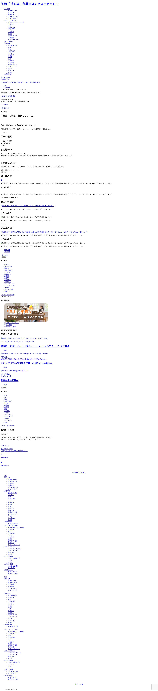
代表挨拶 (11, 12)
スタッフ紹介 (12, 18)
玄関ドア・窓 (12, 36)
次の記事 (7, 252)
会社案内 (7, 9)
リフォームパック (14, 39)
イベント (11, 560)
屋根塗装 (11, 62)
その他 (10, 68)
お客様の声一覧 (13, 523)
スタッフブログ (9, 547)
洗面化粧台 (11, 28)
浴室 (9, 26)
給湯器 (10, 34)
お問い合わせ (8, 570)
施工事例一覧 (12, 45)
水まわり (11, 32)
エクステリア (12, 66)
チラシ (10, 562)
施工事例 (7, 43)
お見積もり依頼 (13, 573)
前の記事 (7, 250)
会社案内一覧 (12, 11)
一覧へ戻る (4, 255)
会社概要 (11, 14)
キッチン (11, 24)
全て (7, 264)
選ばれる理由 (8, 41)
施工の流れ (11, 568)
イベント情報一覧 (14, 558)
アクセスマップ (13, 16)
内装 (9, 59)
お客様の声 (8, 74)
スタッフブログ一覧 (14, 548)
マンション (11, 70)
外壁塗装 (11, 37)
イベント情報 (8, 556)
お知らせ (11, 552)
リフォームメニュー (11, 20)
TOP (5, 476)
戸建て (10, 72)
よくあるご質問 (13, 566)
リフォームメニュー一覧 (16, 22)
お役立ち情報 (8, 564)
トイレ (10, 30)
